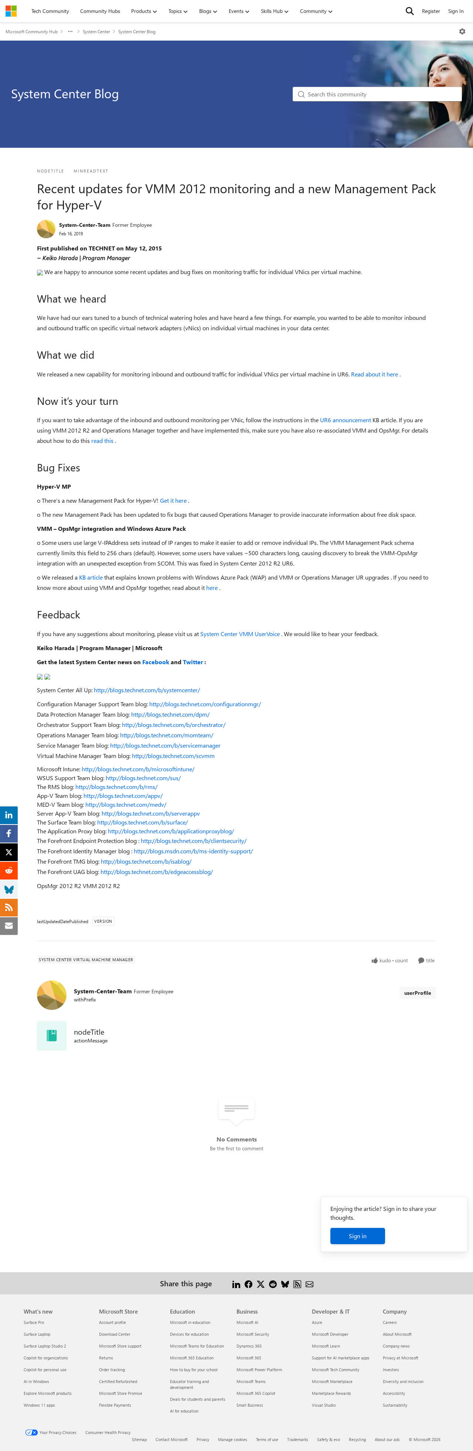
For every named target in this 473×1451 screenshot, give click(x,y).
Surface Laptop (37, 1334)
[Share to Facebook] (248, 1283)
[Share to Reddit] (273, 1283)
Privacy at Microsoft (400, 1357)
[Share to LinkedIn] (236, 1283)
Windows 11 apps (39, 1405)
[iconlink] (52, 1036)
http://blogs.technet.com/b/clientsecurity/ (193, 840)
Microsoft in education (190, 1322)
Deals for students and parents (197, 1399)
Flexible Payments (115, 1405)
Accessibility (394, 1393)
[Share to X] (261, 1283)
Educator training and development (189, 1384)
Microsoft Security (252, 1334)
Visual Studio (324, 1405)
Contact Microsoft (172, 1439)
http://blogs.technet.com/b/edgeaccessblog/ (157, 871)
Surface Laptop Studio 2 (45, 1346)
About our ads (387, 1439)
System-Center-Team (84, 224)
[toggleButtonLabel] (462, 31)
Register (431, 10)
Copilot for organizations (46, 1357)
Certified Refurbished (118, 1381)
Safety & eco (328, 1439)
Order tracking (112, 1369)
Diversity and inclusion (403, 1381)
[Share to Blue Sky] (285, 1283)
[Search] (409, 11)
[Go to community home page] (11, 11)
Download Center (114, 1334)
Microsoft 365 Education (192, 1357)
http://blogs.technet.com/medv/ (125, 804)
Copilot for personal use (45, 1369)
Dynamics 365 (249, 1346)
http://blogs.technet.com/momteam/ (166, 735)
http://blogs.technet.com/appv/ (123, 795)
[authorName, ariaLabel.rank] (46, 229)
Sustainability (395, 1405)
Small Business (249, 1405)
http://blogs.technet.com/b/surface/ (142, 822)
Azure (317, 1322)
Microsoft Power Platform (259, 1369)
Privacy (203, 1439)
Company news (396, 1346)
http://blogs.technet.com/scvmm (173, 755)
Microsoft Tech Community (335, 1369)
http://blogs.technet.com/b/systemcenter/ (147, 690)
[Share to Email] (309, 1283)
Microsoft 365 (248, 1357)
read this (103, 440)
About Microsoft (397, 1334)
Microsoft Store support (120, 1346)
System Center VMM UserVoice (240, 634)
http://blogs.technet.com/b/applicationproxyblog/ (171, 831)
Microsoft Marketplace (332, 1381)
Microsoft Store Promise (120, 1393)
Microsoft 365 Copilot (255, 1393)
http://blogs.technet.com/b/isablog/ (146, 861)
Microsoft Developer (330, 1334)
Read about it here (375, 374)
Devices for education (189, 1334)
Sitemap (139, 1439)
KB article (91, 577)
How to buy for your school (194, 1369)
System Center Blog (137, 31)
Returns (106, 1357)
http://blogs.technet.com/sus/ (143, 778)
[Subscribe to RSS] (297, 1283)
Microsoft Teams (251, 1381)
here (212, 587)
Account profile (112, 1322)
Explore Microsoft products (48, 1393)
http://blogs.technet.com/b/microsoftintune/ (138, 769)
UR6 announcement (346, 420)
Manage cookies (232, 1439)
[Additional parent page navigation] (70, 31)
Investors (391, 1369)
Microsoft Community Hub (32, 31)
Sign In (456, 10)
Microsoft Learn (326, 1346)
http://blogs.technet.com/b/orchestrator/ (173, 724)
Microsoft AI (247, 1322)
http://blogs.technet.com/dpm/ (170, 714)
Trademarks (297, 1439)
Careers (390, 1322)
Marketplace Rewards (331, 1393)
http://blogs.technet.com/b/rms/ (116, 787)
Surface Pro (34, 1322)
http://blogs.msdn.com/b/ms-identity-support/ (193, 851)
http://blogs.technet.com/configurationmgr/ (205, 704)
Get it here (174, 500)
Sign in (358, 1236)
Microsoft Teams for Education (197, 1346)
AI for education (184, 1411)
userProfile (417, 992)
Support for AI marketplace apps (341, 1357)
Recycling (357, 1439)
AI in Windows (36, 1381)
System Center (96, 31)
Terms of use (267, 1439)
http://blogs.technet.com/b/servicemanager (165, 745)
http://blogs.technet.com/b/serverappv (151, 813)
